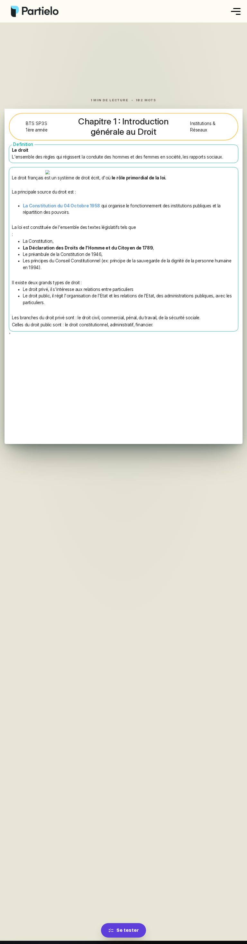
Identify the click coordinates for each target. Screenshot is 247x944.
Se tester (127, 930)
